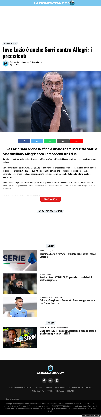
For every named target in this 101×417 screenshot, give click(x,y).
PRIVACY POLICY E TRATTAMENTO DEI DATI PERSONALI (73, 387)
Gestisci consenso (12, 399)
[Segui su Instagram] (56, 380)
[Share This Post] (50, 141)
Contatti (38, 387)
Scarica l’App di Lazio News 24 (20, 387)
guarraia (15, 65)
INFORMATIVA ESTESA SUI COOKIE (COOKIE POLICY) (46, 390)
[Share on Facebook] (24, 141)
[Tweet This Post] (37, 141)
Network (70, 390)
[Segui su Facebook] (44, 380)
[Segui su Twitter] (50, 380)
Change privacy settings (91, 415)
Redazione (48, 387)
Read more (49, 199)
